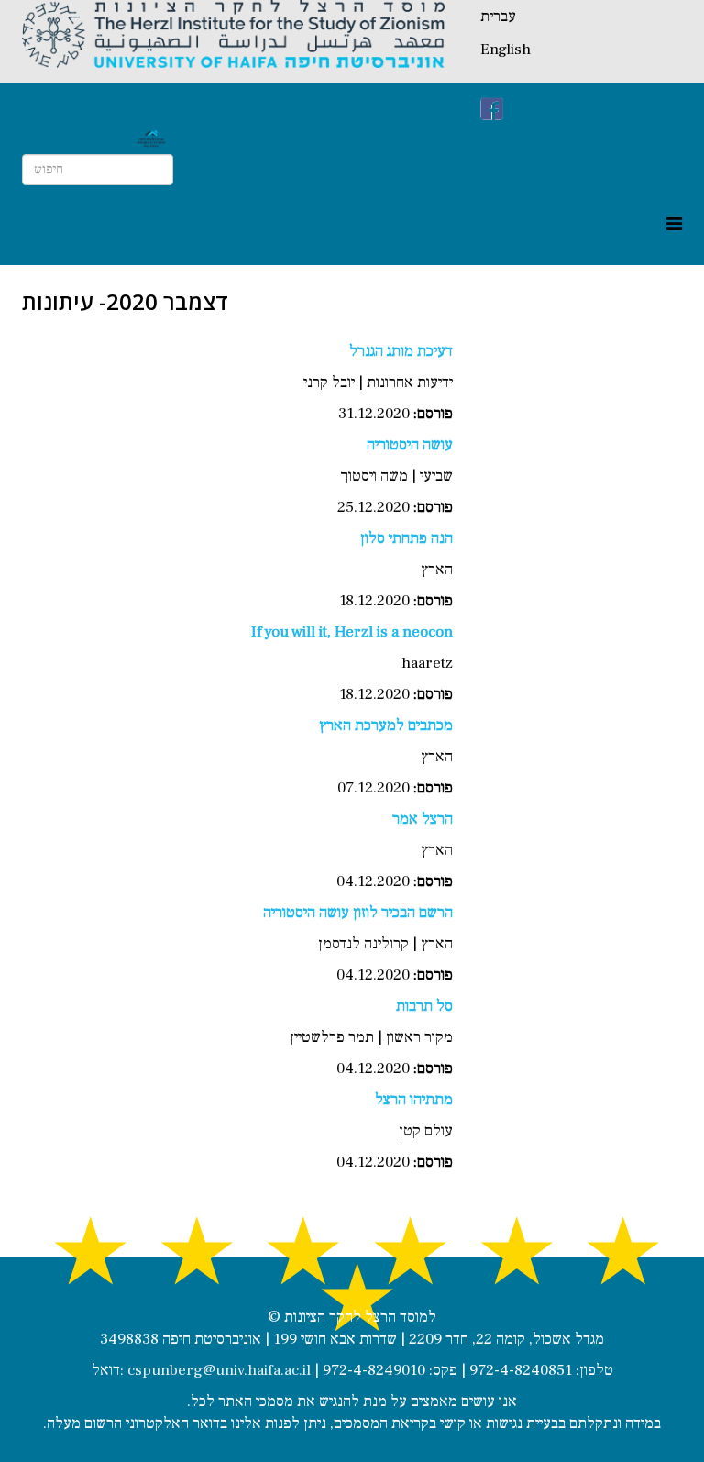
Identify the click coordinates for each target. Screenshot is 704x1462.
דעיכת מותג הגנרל (401, 351)
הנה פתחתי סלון (406, 538)
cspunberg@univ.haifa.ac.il (219, 1370)
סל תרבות (424, 1006)
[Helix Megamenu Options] (674, 225)
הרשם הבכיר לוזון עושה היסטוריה (358, 913)
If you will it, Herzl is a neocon (352, 632)
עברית (498, 16)
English (505, 49)
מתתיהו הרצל (414, 1100)
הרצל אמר (422, 819)
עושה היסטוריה (410, 445)
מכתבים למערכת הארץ (386, 725)
